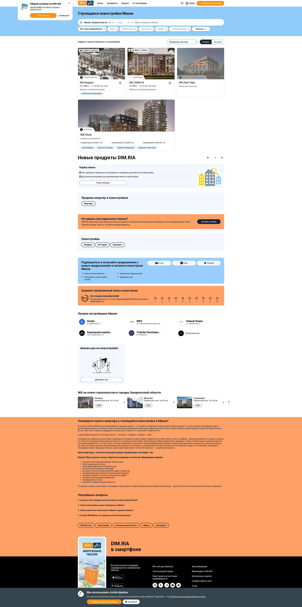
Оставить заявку (208, 222)
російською (64, 15)
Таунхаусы (117, 245)
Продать (125, 3)
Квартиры (88, 203)
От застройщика (139, 3)
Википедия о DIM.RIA (202, 571)
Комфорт (88, 245)
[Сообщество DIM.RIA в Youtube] (172, 585)
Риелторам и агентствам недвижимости (165, 577)
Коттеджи (102, 245)
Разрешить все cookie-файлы (104, 602)
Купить (100, 3)
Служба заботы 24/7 (202, 581)
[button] (79, 500)
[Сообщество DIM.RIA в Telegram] (166, 585)
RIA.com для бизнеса (163, 566)
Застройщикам (199, 566)
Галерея (205, 42)
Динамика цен (101, 380)
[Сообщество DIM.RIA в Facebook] (160, 585)
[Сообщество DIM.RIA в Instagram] (155, 585)
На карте (218, 42)
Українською (43, 15)
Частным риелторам (163, 571)
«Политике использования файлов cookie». (187, 597)
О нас (194, 586)
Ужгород (83, 138)
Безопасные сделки (202, 576)
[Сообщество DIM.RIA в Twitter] (178, 585)
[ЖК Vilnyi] (126, 115)
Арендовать (112, 3)
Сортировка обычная (178, 42)
